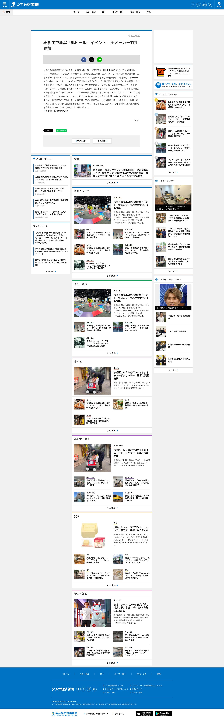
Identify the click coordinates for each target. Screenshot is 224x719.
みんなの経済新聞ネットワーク (64, 714)
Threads (210, 5)
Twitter (199, 5)
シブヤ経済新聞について (114, 685)
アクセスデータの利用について (116, 689)
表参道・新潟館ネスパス (57, 111)
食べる (76, 12)
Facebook (193, 5)
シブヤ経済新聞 (25, 4)
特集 (149, 12)
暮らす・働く (118, 12)
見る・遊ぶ (91, 12)
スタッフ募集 (137, 692)
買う (104, 12)
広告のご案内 (110, 692)
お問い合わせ (137, 689)
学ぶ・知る (135, 12)
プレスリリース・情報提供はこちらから (147, 685)
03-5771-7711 (113, 70)
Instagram (204, 5)
